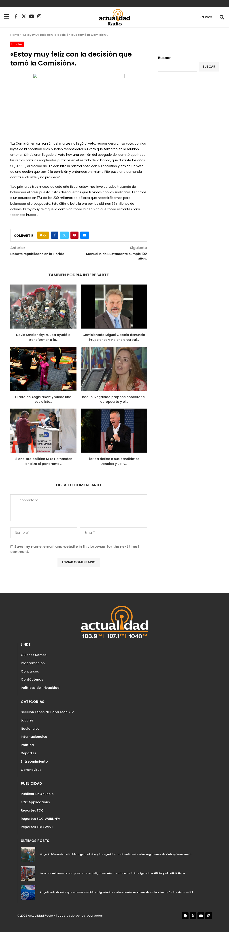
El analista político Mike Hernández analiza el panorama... (43, 461)
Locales (27, 720)
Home (14, 35)
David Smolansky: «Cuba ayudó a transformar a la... (43, 337)
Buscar (164, 57)
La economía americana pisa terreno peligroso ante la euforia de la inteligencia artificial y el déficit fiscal (112, 873)
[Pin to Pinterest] (74, 235)
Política (27, 745)
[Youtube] (31, 16)
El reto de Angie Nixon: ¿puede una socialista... (43, 399)
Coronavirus (31, 770)
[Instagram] (39, 16)
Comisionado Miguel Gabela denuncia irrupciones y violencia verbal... (114, 337)
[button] (221, 17)
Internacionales (34, 736)
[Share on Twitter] (64, 235)
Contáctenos (32, 679)
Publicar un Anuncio (37, 794)
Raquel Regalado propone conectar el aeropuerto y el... (114, 399)
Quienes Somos (34, 655)
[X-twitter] (23, 16)
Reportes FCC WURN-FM (41, 818)
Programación (33, 663)
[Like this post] (44, 235)
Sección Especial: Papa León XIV (47, 712)
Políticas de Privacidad (40, 687)
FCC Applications (35, 802)
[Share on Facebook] (54, 235)
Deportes (28, 753)
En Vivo (206, 17)
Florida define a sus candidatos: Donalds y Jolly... (114, 461)
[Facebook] (185, 915)
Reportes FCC (32, 810)
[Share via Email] (84, 235)
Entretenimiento (34, 761)
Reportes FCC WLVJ (37, 827)
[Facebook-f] (16, 16)
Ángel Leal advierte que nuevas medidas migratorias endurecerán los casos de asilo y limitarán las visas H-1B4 (116, 892)
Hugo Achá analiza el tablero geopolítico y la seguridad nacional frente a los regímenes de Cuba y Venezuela (115, 854)
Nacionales (30, 728)
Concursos (30, 671)
